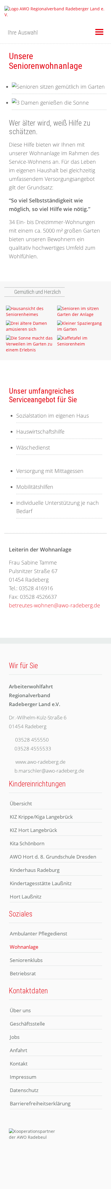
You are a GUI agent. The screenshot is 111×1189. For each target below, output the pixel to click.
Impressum (23, 1076)
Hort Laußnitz (25, 896)
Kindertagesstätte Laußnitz (41, 883)
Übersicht (21, 803)
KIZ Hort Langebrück (33, 830)
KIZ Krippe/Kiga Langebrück (41, 816)
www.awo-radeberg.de (40, 761)
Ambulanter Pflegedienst (38, 933)
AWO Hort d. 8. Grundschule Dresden (53, 856)
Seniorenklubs (26, 960)
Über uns (20, 1010)
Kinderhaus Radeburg (34, 870)
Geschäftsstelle (27, 1023)
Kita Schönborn (27, 843)
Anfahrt (18, 1050)
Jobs (15, 1037)
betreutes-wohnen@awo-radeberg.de (54, 605)
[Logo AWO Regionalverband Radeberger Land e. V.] (55, 11)
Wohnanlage (24, 946)
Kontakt (19, 1063)
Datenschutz (24, 1090)
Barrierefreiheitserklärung (40, 1103)
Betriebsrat (23, 973)
